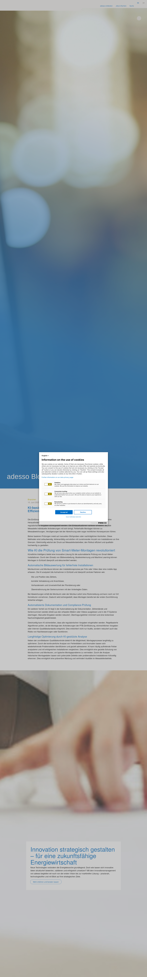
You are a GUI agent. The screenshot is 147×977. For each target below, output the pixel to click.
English (44, 455)
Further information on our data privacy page (57, 477)
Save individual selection (73, 517)
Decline (83, 512)
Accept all (64, 512)
